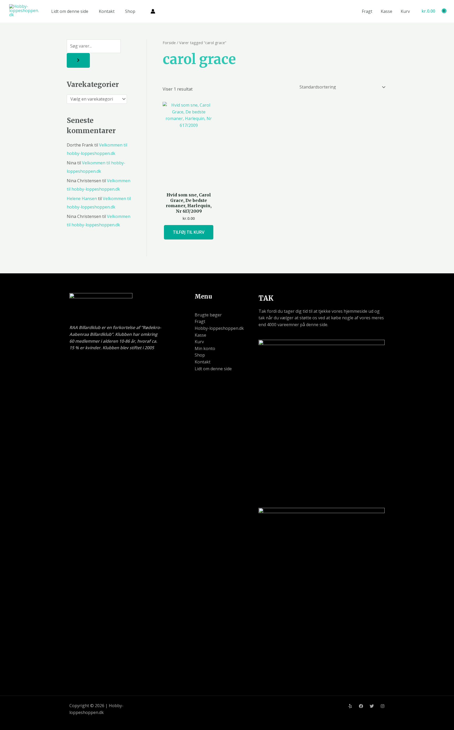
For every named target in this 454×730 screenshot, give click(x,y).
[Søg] (78, 60)
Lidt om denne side (69, 11)
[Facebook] (361, 706)
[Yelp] (350, 706)
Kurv (405, 11)
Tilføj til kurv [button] (188, 232)
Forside (169, 42)
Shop (130, 11)
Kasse (386, 11)
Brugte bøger (208, 315)
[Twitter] (372, 706)
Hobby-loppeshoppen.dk (219, 328)
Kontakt (107, 11)
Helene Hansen (82, 198)
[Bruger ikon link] (153, 11)
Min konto (205, 348)
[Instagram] (382, 706)
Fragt (367, 11)
